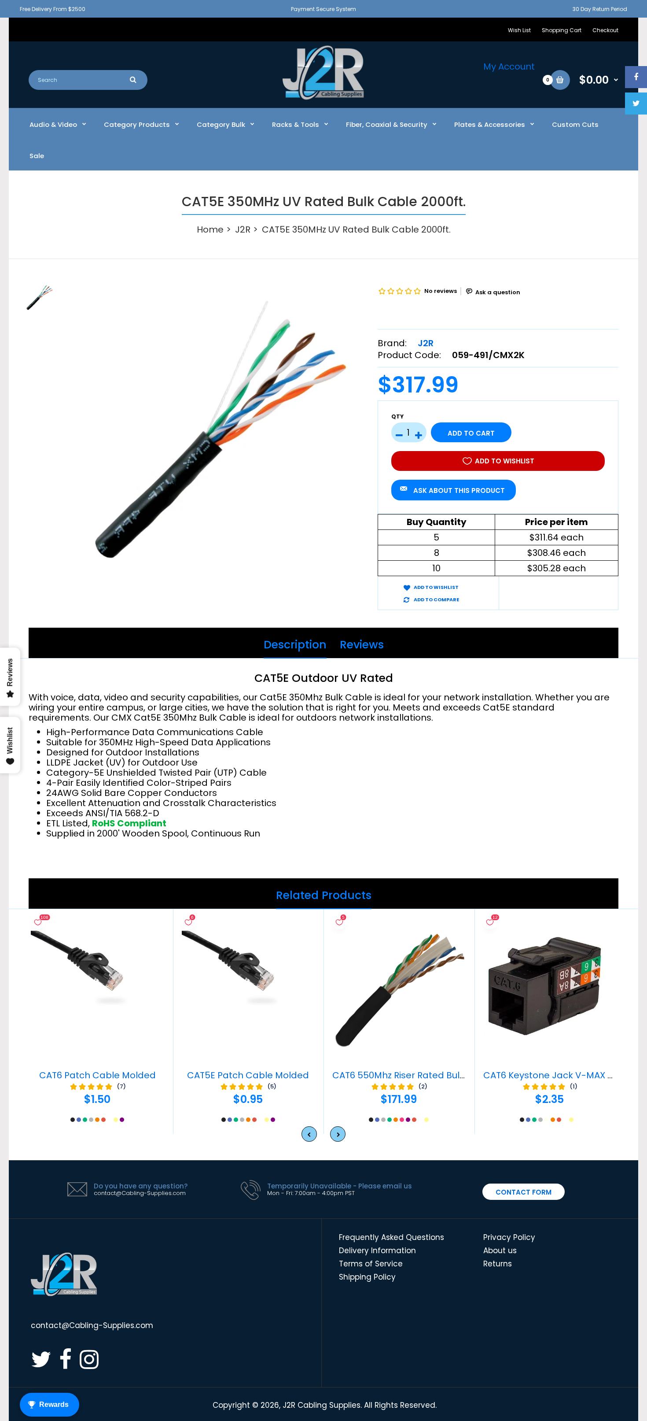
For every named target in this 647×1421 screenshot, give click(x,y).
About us (500, 1250)
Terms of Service (371, 1263)
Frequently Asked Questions (391, 1237)
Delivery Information (377, 1250)
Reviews (362, 644)
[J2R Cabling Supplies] (323, 97)
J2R (242, 229)
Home (210, 229)
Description (295, 644)
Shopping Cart (561, 30)
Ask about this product (459, 490)
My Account (509, 66)
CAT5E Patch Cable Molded (248, 1075)
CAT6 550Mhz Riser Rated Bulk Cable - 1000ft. (431, 1075)
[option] (221, 429)
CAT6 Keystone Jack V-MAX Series (558, 1075)
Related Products (323, 895)
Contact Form (523, 1192)
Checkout (605, 30)
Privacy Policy (509, 1237)
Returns (497, 1263)
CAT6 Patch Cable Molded (97, 1075)
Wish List (519, 30)
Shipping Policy (367, 1277)
